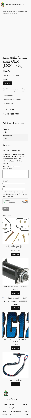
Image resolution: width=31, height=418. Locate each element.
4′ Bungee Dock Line (15, 380)
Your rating (6, 166)
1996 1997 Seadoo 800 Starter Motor (15, 286)
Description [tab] (8, 95)
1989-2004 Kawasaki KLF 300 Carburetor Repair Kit (15, 247)
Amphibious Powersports (13, 4)
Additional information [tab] (12, 99)
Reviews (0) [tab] (8, 103)
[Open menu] (24, 4)
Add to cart (8, 83)
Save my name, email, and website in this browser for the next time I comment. (14, 194)
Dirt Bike (9, 11)
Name (5, 181)
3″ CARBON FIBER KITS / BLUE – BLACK (15, 340)
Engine (15, 11)
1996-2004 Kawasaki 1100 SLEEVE (15, 301)
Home (4, 11)
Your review (7, 168)
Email (4, 186)
